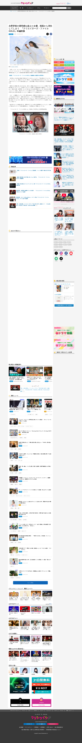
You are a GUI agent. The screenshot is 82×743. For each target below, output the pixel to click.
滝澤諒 (25, 437)
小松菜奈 (65, 244)
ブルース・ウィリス (27, 495)
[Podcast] (56, 258)
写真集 (65, 242)
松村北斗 (20, 519)
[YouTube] (71, 253)
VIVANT (12, 460)
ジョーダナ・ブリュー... (29, 426)
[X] (56, 253)
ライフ (55, 710)
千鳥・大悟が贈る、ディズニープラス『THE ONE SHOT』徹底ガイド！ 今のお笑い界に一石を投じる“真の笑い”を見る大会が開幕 (35, 390)
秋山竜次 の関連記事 (15, 364)
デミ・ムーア (12, 495)
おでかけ (35, 710)
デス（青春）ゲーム (31, 414)
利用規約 (36, 727)
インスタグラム (13, 414)
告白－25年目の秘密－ (14, 519)
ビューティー (49, 710)
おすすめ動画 (13, 633)
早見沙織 (19, 542)
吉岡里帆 (69, 244)
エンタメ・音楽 (69, 62)
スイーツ (41, 710)
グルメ (29, 710)
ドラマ (16, 460)
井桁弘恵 (12, 508)
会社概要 (21, 727)
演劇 (15, 508)
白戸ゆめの (12, 577)
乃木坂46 (69, 242)
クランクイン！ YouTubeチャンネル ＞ (67, 201)
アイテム (61, 710)
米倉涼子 (46, 414)
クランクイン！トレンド (14, 710)
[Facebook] (66, 253)
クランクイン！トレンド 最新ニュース (21, 588)
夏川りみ (16, 484)
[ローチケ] (68, 3)
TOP (10, 11)
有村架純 (56, 244)
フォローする (20, 705)
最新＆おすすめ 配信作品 (16, 649)
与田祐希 (60, 246)
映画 (59, 62)
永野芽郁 (16, 66)
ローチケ (28, 724)
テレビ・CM (20, 460)
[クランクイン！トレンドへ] (60, 3)
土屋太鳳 (56, 246)
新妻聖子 (20, 484)
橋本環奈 (60, 244)
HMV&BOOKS (52, 724)
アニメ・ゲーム (69, 65)
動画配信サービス (69, 70)
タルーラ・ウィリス (19, 495)
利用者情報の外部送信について (53, 729)
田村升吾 (21, 437)
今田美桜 (56, 242)
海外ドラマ (58, 67)
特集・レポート (69, 710)
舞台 (18, 508)
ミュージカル (51, 414)
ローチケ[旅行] (40, 724)
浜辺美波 (60, 242)
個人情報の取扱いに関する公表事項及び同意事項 (33, 729)
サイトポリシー (28, 727)
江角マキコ (12, 566)
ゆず (15, 542)
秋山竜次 (13, 66)
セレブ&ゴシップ (69, 67)
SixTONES (24, 519)
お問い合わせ (50, 727)
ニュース (14, 11)
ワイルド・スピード (13, 426)
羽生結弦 (12, 542)
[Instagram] (61, 253)
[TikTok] (61, 258)
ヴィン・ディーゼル (21, 426)
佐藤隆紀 (12, 484)
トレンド (59, 70)
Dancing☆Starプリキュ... (14, 437)
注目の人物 (12, 665)
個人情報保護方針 (59, 727)
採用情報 (42, 727)
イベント (23, 710)
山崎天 (36, 414)
